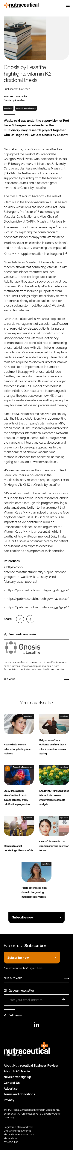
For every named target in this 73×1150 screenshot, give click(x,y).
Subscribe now (23, 917)
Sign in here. (36, 968)
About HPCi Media (17, 1071)
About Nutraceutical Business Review (31, 1065)
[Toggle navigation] (68, 5)
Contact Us (12, 1083)
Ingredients (8, 108)
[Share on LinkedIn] (20, 619)
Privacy (9, 1100)
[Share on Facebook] (30, 619)
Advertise (11, 1088)
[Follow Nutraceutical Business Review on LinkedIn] (36, 1026)
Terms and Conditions (19, 1094)
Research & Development (26, 108)
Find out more (13, 978)
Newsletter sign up (17, 1077)
